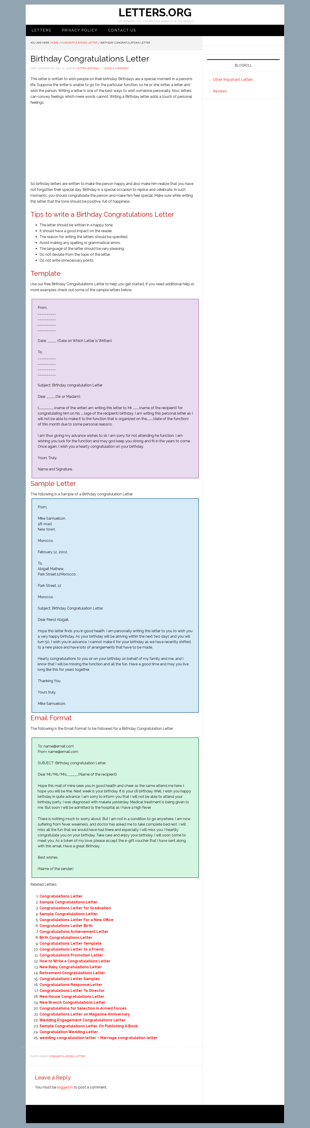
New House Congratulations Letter (71, 996)
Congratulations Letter (61, 896)
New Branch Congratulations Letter (72, 1002)
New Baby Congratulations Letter (70, 967)
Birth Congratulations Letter (65, 937)
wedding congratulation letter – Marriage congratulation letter (98, 1038)
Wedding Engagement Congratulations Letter (82, 1020)
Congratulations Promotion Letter (71, 955)
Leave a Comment (116, 68)
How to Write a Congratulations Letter (75, 961)
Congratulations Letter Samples (69, 979)
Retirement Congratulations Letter (72, 973)
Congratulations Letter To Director (72, 990)
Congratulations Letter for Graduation (75, 908)
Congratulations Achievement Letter (73, 931)
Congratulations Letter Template (70, 943)
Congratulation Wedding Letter (68, 1032)
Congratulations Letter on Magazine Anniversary (84, 1014)
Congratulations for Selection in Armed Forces (83, 1008)
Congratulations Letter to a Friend (71, 949)
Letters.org (155, 12)
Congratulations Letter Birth (65, 926)
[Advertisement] (114, 143)
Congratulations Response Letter (70, 985)
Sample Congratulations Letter (68, 902)
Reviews (220, 91)
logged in (65, 1087)
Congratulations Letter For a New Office (76, 920)
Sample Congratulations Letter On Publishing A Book (88, 1026)
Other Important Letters (233, 79)
